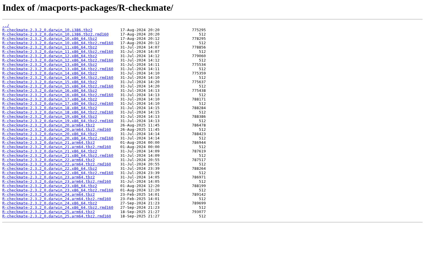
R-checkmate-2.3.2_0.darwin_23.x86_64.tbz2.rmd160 (57, 190)
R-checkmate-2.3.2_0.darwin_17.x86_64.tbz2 (49, 99)
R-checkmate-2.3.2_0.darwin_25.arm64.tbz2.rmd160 (56, 216)
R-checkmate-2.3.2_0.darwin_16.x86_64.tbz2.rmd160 (57, 95)
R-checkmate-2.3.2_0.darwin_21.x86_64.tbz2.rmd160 (57, 155)
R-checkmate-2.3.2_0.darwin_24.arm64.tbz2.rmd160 (56, 199)
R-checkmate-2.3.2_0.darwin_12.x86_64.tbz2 (49, 56)
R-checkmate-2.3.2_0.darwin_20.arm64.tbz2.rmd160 (56, 129)
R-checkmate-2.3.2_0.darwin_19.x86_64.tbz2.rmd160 (57, 121)
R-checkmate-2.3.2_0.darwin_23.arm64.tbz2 (48, 177)
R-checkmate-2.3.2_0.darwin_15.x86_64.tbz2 (49, 82)
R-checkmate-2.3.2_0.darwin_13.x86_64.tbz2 (49, 64)
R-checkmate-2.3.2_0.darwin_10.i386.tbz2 (47, 30)
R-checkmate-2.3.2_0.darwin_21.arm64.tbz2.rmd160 (56, 147)
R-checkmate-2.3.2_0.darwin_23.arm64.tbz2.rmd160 (56, 181)
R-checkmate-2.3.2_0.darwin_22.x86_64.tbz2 (49, 168)
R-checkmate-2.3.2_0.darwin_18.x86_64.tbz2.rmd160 (57, 112)
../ (5, 25)
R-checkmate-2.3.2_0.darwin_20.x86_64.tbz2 (49, 134)
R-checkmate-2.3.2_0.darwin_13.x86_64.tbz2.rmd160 (57, 69)
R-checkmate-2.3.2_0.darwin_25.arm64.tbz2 (48, 212)
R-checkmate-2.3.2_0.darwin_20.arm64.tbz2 (48, 125)
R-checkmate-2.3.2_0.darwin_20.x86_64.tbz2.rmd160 (57, 138)
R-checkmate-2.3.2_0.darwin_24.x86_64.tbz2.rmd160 (57, 207)
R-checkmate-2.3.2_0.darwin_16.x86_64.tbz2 (49, 90)
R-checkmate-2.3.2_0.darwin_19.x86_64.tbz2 (49, 116)
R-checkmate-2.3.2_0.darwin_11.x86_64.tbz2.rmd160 (57, 51)
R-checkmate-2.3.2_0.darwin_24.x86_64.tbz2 (49, 203)
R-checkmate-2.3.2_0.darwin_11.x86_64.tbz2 (49, 47)
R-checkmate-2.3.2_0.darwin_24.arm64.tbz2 (48, 194)
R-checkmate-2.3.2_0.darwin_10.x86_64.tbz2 (49, 38)
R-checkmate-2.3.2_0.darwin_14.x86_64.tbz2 (49, 73)
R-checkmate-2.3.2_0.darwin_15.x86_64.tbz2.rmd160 (57, 86)
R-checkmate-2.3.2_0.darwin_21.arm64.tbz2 (48, 142)
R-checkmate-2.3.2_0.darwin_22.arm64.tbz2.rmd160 (56, 164)
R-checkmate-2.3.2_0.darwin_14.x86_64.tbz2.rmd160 (57, 77)
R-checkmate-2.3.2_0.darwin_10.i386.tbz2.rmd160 (55, 34)
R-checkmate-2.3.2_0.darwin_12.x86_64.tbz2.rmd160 (57, 60)
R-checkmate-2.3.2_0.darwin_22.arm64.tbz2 (48, 160)
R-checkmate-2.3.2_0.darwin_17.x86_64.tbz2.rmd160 (57, 103)
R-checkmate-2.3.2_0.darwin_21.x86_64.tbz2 (49, 151)
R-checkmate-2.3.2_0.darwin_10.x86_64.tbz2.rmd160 (57, 43)
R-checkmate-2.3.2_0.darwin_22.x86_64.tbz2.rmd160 (57, 173)
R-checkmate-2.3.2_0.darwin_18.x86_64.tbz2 (49, 108)
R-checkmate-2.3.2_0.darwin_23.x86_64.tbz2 (49, 186)
